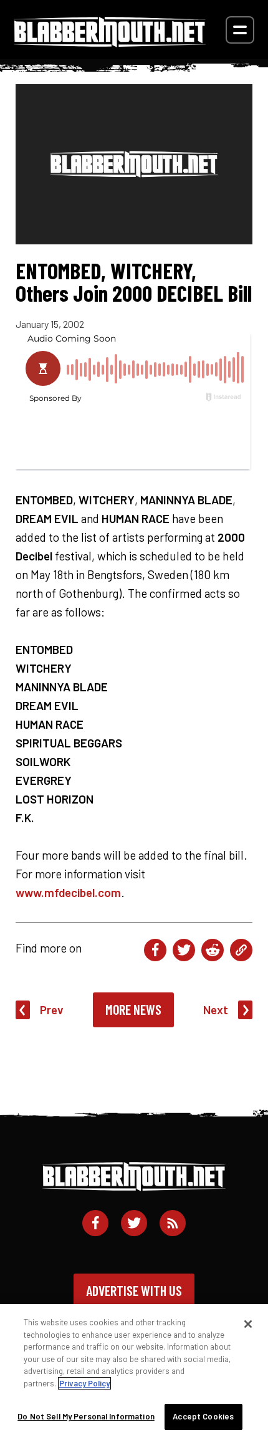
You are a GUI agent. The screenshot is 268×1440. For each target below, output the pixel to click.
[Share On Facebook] (155, 950)
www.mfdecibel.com (68, 892)
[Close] (248, 1324)
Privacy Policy (84, 1383)
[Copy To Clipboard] (241, 950)
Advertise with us (134, 1290)
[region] (134, 1372)
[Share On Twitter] (184, 950)
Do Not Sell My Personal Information (86, 1416)
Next (215, 1009)
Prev (52, 1009)
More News (133, 1009)
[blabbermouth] (110, 43)
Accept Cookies (203, 1416)
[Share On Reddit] (212, 950)
